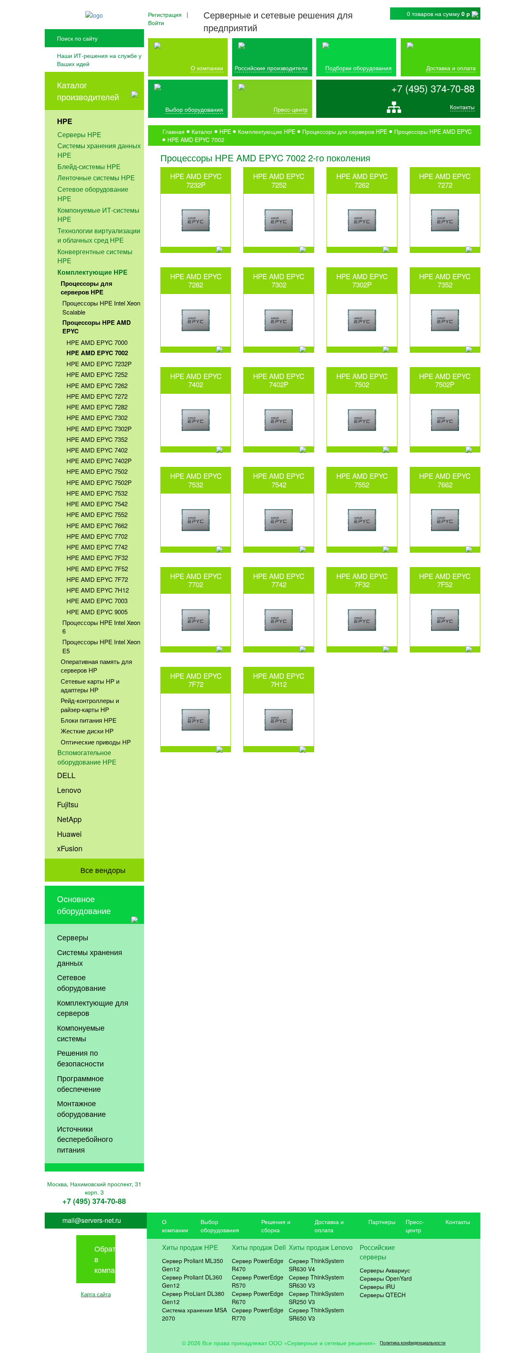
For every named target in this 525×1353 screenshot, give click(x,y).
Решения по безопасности (80, 1057)
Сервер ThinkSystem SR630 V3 (316, 1281)
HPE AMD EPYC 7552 (97, 514)
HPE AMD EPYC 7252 (97, 374)
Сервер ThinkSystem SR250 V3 (316, 1297)
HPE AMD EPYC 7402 (97, 450)
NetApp (69, 818)
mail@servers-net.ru (91, 1220)
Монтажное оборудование (81, 1108)
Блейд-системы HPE (89, 166)
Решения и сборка (275, 1225)
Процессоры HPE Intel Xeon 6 (101, 626)
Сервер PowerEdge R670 (257, 1297)
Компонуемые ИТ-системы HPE (98, 214)
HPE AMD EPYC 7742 (97, 546)
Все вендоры (103, 869)
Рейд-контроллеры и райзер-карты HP (90, 704)
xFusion (69, 848)
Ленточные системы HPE (96, 177)
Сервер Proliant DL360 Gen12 (192, 1281)
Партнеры (381, 1221)
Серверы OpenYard (386, 1278)
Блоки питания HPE (88, 720)
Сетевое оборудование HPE (92, 193)
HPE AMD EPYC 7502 (97, 471)
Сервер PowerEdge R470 (257, 1265)
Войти (156, 22)
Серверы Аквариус (385, 1270)
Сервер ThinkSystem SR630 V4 (316, 1265)
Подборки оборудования (358, 68)
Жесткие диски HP (87, 730)
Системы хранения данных (89, 957)
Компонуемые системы (81, 1032)
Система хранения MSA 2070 (194, 1314)
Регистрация (165, 14)
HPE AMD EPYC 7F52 (97, 568)
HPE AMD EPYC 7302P (99, 428)
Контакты (462, 107)
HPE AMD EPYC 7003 (97, 600)
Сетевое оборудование (81, 982)
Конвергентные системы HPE (94, 256)
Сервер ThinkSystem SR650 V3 (316, 1314)
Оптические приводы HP (96, 741)
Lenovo (69, 789)
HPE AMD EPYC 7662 (97, 525)
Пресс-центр (415, 1225)
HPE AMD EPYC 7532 (97, 493)
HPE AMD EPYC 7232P (99, 363)
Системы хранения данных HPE (99, 150)
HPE (64, 121)
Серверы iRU (377, 1286)
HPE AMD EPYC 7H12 (97, 590)
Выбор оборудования (194, 109)
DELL (66, 775)
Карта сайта (96, 1294)
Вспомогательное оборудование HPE (86, 757)
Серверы (72, 937)
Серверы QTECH (383, 1295)
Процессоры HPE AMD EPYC (96, 326)
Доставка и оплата (451, 68)
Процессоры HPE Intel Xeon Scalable (101, 307)
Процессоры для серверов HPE (86, 287)
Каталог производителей (88, 91)
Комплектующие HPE (92, 272)
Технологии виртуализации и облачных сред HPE (98, 235)
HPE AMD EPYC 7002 (97, 352)
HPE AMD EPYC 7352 (97, 439)
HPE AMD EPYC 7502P (99, 482)
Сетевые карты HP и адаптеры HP (90, 685)
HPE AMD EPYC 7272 (97, 396)
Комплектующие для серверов (92, 1007)
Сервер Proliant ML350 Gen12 (192, 1265)
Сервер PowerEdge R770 (257, 1314)
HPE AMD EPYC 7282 (97, 406)
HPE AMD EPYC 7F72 (97, 579)
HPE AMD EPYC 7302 (97, 417)
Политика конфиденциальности (412, 1342)
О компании (207, 68)
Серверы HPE (79, 134)
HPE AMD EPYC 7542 (97, 503)
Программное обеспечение (80, 1083)
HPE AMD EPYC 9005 (97, 611)
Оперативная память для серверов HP (96, 665)
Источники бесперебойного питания (85, 1139)
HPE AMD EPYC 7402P (99, 460)
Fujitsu (67, 804)
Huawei (69, 833)
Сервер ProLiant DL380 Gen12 (193, 1297)
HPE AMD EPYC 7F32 (97, 557)
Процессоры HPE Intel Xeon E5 (101, 646)
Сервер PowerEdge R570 (257, 1281)
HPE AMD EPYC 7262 (97, 385)
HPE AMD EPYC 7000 (97, 342)
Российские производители (271, 68)
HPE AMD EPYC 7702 (97, 536)
